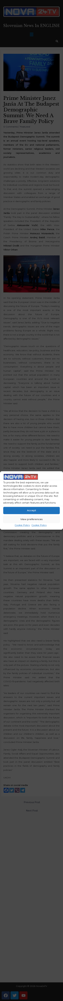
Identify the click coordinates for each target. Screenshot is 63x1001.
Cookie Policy (22, 525)
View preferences (31, 519)
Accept (31, 510)
